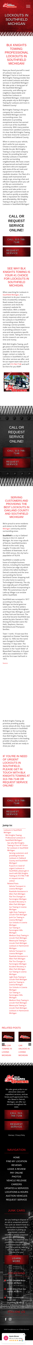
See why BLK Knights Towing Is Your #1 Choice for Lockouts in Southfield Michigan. (17, 847)
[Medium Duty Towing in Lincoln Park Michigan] (25, 1037)
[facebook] (5, 1325)
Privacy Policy (20, 1142)
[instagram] (10, 1325)
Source (5, 663)
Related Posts (12, 883)
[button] (3, 1047)
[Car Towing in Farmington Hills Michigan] (8, 1037)
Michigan (6, 528)
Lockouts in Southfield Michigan (13, 831)
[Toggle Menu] (28, 6)
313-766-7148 (15, 364)
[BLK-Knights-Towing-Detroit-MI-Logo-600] (16, 1082)
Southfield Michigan (11, 294)
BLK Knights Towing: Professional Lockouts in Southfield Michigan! (15, 837)
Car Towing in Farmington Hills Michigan (8, 1052)
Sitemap (11, 1142)
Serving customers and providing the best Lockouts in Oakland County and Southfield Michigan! (18, 858)
